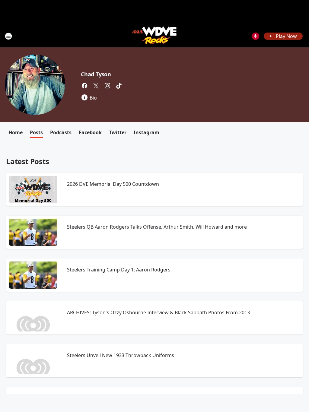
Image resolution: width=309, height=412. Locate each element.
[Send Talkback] (255, 36)
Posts (36, 132)
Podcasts (61, 132)
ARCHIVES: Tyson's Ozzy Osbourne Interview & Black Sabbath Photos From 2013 (158, 312)
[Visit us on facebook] (84, 85)
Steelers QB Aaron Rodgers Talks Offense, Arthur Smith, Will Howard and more (157, 226)
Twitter (117, 132)
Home (15, 132)
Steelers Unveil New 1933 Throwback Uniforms (120, 355)
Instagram (146, 132)
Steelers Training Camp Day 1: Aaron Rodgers (118, 269)
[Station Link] (154, 36)
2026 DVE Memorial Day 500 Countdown (113, 184)
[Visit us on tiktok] (119, 85)
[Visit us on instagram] (107, 85)
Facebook (90, 132)
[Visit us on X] (96, 85)
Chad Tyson (96, 74)
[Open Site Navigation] (8, 36)
